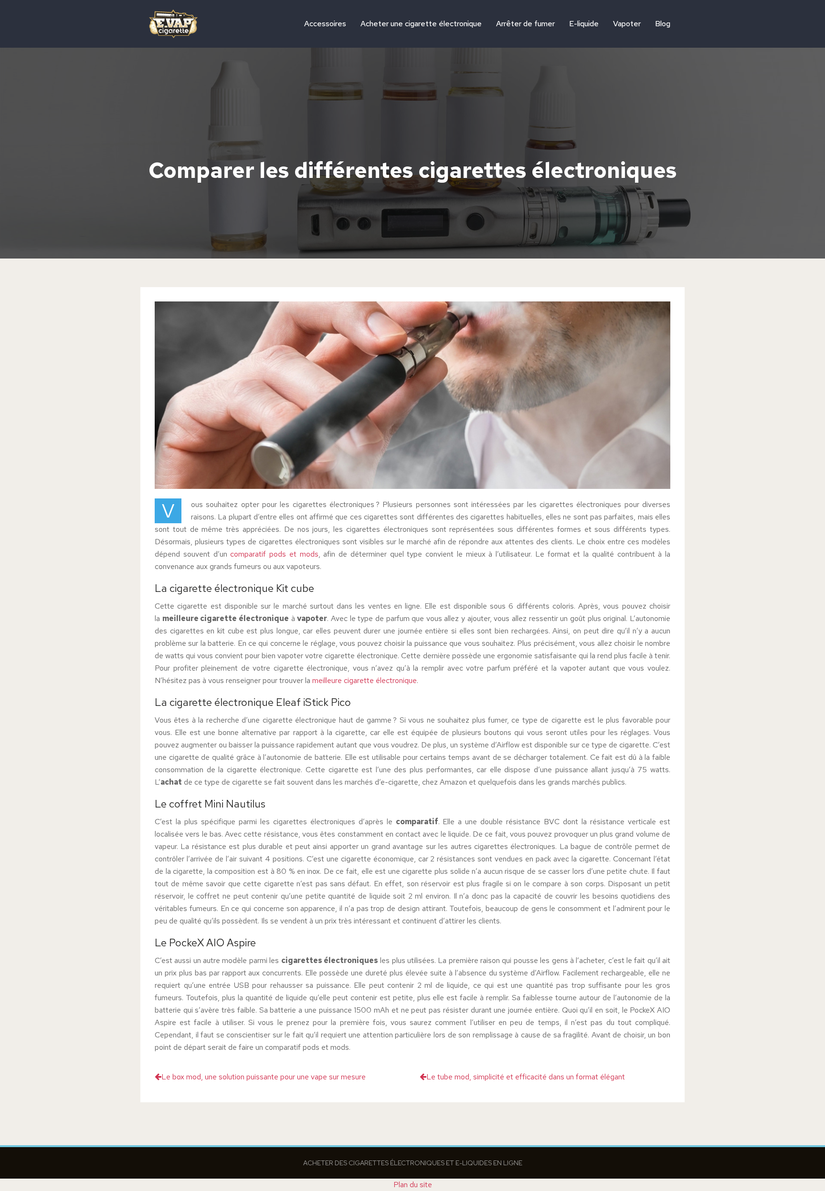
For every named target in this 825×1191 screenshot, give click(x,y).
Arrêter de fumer (525, 24)
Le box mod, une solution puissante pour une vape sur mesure (263, 1077)
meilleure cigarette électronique (364, 680)
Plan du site (412, 1185)
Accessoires (325, 24)
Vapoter (627, 24)
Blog (662, 24)
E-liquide (584, 24)
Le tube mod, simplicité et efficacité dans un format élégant (525, 1077)
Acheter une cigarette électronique (421, 24)
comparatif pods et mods (274, 554)
